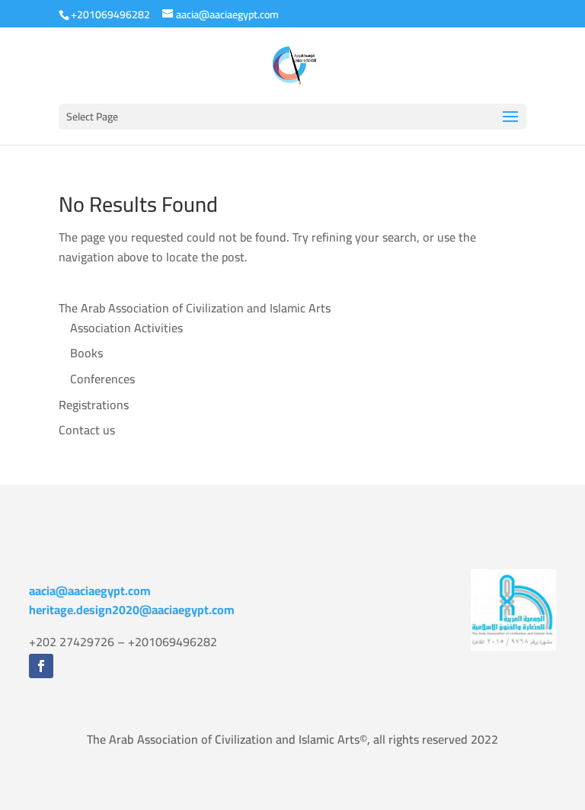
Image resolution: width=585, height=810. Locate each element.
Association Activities (126, 327)
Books (86, 352)
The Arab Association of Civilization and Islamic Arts (195, 307)
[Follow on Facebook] (41, 666)
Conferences (102, 378)
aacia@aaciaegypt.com (90, 590)
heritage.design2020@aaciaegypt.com (132, 609)
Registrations (94, 404)
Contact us (87, 429)
